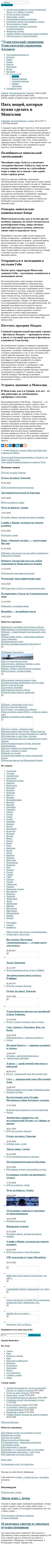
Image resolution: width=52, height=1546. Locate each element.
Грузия (9, 814)
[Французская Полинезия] (14, 666)
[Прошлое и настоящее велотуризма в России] (23, 627)
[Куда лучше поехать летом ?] (15, 661)
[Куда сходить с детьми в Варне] (17, 671)
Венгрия (10, 802)
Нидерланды (12, 862)
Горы (8, 1353)
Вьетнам (10, 805)
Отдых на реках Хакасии (17, 14)
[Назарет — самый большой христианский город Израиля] (26, 634)
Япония (9, 918)
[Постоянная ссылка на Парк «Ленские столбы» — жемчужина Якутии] (10, 535)
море (8, 1358)
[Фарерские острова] (11, 1435)
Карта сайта (6, 1460)
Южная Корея (12, 913)
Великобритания (14, 800)
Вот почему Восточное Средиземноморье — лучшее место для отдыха (26, 942)
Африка (15, 84)
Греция (9, 812)
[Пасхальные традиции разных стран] (19, 680)
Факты (16, 453)
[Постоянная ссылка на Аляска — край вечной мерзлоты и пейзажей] (28, 1058)
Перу (8, 867)
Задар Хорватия (15, 962)
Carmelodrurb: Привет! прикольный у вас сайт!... (28, 1289)
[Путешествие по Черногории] (18, 702)
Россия (9, 872)
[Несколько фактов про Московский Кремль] (22, 760)
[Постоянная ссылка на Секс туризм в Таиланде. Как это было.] (26, 1022)
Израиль (10, 824)
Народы (10, 64)
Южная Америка (19, 79)
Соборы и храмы (14, 1375)
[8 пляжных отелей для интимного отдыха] (22, 1433)
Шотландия (11, 908)
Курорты (10, 57)
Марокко (10, 855)
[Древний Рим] (9, 746)
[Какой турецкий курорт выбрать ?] (17, 717)
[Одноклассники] (6, 445)
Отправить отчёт (14, 88)
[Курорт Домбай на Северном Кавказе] (20, 748)
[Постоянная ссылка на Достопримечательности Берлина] (18, 487)
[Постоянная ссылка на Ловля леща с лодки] (17, 1144)
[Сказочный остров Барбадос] (18, 678)
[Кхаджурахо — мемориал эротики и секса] (21, 664)
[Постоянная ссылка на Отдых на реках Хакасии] (14, 472)
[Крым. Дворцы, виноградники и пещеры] (21, 668)
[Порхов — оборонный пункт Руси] (17, 704)
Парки (9, 59)
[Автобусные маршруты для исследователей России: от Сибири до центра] (26, 758)
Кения (9, 843)
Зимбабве (10, 821)
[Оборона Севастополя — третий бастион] (13, 652)
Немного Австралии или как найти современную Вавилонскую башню (21, 562)
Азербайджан (12, 776)
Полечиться (11, 1365)
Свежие (9, 925)
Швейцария (11, 903)
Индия (9, 826)
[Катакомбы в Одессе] (18, 726)
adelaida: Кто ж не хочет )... (18, 1313)
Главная (4, 93)
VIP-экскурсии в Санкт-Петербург (22, 36)
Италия (9, 836)
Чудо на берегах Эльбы (16, 24)
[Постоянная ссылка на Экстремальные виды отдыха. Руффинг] (26, 970)
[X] (13, 445)
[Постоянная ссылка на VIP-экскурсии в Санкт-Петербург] (23, 1252)
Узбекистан (11, 884)
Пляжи (9, 62)
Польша (10, 870)
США (9, 877)
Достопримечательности (17, 55)
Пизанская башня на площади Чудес (23, 462)
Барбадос (10, 783)
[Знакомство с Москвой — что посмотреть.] (18, 650)
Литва (9, 853)
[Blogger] (25, 445)
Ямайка (9, 915)
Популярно (11, 922)
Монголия (32, 450)
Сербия (9, 874)
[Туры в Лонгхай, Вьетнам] (14, 707)
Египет (9, 819)
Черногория (11, 899)
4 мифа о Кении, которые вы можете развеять (27, 34)
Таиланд (10, 879)
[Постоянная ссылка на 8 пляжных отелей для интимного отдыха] (27, 1169)
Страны (30, 121)
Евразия (15, 76)
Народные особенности (17, 1361)
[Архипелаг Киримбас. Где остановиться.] (12, 687)
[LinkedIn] (17, 445)
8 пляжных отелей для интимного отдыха (25, 21)
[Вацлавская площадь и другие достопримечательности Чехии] (16, 690)
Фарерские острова (15, 31)
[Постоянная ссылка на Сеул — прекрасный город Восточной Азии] (27, 1074)
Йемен (9, 838)
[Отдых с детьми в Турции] (14, 751)
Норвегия (10, 865)
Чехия (9, 901)
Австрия (10, 773)
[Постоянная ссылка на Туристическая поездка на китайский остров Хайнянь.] (23, 1006)
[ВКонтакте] (2, 445)
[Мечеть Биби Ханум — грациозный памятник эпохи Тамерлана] (26, 639)
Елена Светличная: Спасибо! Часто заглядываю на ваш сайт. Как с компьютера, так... (28, 1301)
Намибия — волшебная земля (18, 611)
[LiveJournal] (21, 445)
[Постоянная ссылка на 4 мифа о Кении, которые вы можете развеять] (23, 517)
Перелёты (10, 1363)
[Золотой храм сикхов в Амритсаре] (18, 692)
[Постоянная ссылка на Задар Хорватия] (23, 957)
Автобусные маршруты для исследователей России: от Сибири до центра (26, 10)
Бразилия (10, 792)
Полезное (10, 71)
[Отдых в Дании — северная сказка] (18, 729)
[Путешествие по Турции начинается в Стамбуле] (24, 734)
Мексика (10, 858)
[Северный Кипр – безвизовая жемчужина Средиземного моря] (26, 1445)
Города (9, 1351)
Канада (9, 841)
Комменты (11, 927)
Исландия (10, 831)
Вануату (10, 795)
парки (9, 1377)
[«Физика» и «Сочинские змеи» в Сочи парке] (23, 1449)
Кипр (8, 846)
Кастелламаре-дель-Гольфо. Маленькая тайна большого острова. (28, 1099)
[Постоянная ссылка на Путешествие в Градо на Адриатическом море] (23, 588)
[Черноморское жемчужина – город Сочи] (21, 1452)
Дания (9, 817)
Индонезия (11, 829)
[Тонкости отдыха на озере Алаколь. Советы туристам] (11, 1437)
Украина (10, 887)
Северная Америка (20, 81)
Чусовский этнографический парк (21, 578)
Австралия (16, 86)
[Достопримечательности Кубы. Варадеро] (21, 743)
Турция (9, 882)
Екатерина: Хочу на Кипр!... (19, 1324)
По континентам (17, 93)
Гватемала (11, 807)
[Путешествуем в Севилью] (14, 1447)
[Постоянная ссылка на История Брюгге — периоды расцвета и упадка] (28, 1040)
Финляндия (11, 891)
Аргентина (11, 778)
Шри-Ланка (11, 911)
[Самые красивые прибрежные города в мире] (23, 683)
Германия (10, 809)
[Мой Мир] (10, 445)
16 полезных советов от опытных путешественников (21, 27)
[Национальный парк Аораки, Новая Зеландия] (23, 731)
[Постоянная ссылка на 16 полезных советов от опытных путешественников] (23, 1205)
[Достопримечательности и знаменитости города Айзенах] (26, 741)
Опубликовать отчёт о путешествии (17, 1464)
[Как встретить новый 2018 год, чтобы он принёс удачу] (26, 714)
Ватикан (10, 797)
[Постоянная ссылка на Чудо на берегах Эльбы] (13, 502)
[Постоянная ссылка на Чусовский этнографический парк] (18, 573)
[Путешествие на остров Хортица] (17, 1454)
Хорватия (10, 896)
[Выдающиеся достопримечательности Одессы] (24, 629)
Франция (10, 894)
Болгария (10, 788)
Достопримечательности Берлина (21, 19)
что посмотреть (13, 1373)
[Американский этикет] (13, 641)
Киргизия (10, 848)
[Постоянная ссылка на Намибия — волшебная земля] (15, 606)
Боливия (10, 790)
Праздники (11, 67)
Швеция (10, 906)
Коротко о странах (18, 450)
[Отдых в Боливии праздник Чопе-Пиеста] (21, 644)
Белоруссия (11, 785)
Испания (10, 833)
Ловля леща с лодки (15, 17)
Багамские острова (14, 780)
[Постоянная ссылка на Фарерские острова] (16, 1221)
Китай (9, 850)
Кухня (9, 69)
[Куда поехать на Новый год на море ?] (11, 753)
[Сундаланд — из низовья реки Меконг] (19, 709)
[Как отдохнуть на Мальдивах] (16, 1440)
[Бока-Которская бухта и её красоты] (18, 659)
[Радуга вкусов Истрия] (13, 685)
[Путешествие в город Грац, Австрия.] (19, 736)
